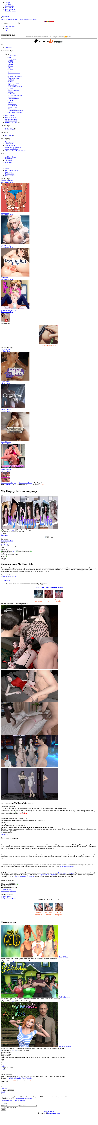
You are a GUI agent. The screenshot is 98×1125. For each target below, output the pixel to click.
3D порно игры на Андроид (46, 874)
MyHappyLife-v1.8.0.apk (8, 576)
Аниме (10, 88)
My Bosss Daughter (65, 1046)
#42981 (3, 1069)
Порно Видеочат (10, 11)
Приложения (9, 7)
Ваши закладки (10, 26)
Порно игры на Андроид (9, 483)
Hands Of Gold (63, 957)
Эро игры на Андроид (66, 866)
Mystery (10, 102)
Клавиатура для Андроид (13, 147)
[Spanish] (53, 21)
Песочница (12, 109)
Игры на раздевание (15, 86)
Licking (10, 92)
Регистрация (5, 16)
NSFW (10, 71)
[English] (44, 21)
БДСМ (10, 61)
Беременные (12, 104)
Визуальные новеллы (15, 95)
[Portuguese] (50, 21)
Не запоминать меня (9, 1107)
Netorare (11, 80)
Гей (9, 57)
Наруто (10, 69)
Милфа (10, 64)
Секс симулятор (13, 83)
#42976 (3, 1092)
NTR (10, 74)
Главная (7, 2)
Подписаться (5, 834)
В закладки (4, 535)
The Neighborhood (64, 997)
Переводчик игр (10, 142)
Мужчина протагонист (15, 112)
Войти (3, 1109)
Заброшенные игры (11, 121)
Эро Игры (8, 4)
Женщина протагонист (15, 110)
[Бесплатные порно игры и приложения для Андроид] (19, 19)
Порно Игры (9, 159)
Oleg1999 (4, 1088)
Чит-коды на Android (11, 149)
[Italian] (49, 21)
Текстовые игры (13, 78)
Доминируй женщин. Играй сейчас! (38, 914)
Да (13, 961)
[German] (47, 21)
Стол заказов (9, 143)
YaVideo (22, 1100)
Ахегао (10, 100)
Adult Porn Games (10, 157)
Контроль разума (13, 90)
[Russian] (52, 21)
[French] (46, 21)
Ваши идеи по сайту (11, 170)
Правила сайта (9, 174)
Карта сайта (8, 172)
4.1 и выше (4, 544)
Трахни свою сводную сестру (49, 345)
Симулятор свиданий (15, 76)
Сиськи (10, 81)
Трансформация (13, 98)
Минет (10, 62)
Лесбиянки (12, 56)
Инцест (10, 66)
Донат (7, 28)
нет (13, 1001)
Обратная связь (10, 9)
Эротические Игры (11, 122)
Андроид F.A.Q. (10, 145)
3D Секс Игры (9, 6)
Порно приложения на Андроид (24, 876)
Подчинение (12, 105)
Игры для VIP (9, 115)
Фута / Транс (12, 59)
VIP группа (8, 47)
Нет (13, 530)
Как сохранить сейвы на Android (15, 150)
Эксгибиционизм (14, 73)
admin (8, 484)
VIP (6, 30)
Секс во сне (12, 97)
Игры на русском (10, 117)
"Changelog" (6, 580)
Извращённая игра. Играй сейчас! (48, 914)
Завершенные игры (11, 119)
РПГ (9, 68)
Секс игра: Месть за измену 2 (59, 914)
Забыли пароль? (49, 1111)
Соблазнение (12, 107)
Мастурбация (12, 85)
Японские (11, 93)
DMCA (17, 1100)
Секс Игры (8, 160)
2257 (12, 1100)
